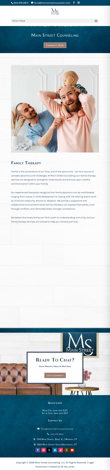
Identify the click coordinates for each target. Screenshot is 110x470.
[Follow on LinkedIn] (55, 450)
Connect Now (55, 45)
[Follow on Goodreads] (66, 450)
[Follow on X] (49, 450)
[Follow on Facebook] (38, 450)
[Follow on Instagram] (43, 450)
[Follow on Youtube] (72, 450)
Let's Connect (55, 375)
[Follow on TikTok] (60, 450)
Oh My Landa (67, 466)
